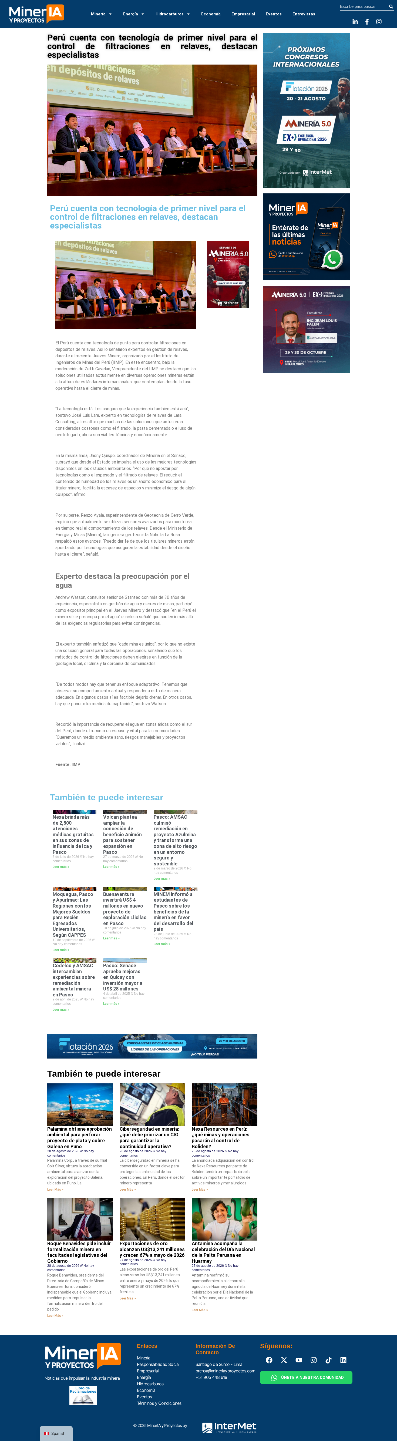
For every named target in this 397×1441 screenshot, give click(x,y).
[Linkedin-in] (355, 22)
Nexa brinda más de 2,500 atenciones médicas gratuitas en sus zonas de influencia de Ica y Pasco (73, 834)
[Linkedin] (343, 1360)
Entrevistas (303, 14)
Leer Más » (55, 1189)
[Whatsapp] (274, 1377)
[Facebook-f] (367, 22)
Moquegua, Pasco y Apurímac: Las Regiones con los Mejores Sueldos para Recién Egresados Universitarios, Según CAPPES (73, 914)
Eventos (274, 14)
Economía (211, 14)
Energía (130, 14)
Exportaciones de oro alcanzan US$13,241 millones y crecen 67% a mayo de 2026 (152, 1249)
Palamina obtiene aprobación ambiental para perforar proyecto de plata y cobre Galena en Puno (79, 1137)
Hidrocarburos (170, 14)
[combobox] (364, 6)
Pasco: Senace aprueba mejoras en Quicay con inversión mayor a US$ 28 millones (122, 977)
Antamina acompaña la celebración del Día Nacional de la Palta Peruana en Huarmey (223, 1252)
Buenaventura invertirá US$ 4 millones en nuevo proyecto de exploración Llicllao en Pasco (125, 908)
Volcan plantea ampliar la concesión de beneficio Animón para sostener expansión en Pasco (122, 834)
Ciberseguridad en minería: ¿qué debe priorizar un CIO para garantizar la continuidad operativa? (149, 1137)
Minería (98, 14)
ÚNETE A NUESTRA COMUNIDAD (312, 1377)
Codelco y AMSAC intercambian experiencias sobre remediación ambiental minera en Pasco (74, 980)
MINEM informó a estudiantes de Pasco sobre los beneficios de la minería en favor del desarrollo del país (173, 911)
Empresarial (243, 14)
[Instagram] (379, 22)
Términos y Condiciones (159, 1403)
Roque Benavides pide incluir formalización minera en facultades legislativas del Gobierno (79, 1252)
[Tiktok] (328, 1360)
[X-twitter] (284, 1360)
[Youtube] (299, 1360)
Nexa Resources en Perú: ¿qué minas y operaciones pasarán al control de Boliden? (221, 1137)
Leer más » (61, 867)
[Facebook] (269, 1360)
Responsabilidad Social (158, 1364)
